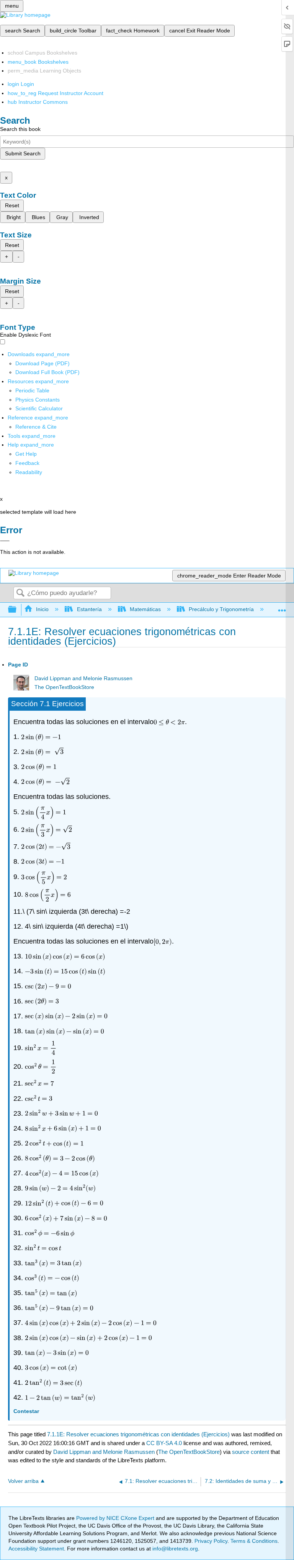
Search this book (20, 129)
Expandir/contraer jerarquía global (17, 610)
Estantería (89, 609)
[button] (27, 463)
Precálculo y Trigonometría (221, 609)
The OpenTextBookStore (64, 687)
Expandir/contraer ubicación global (282, 607)
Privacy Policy (210, 1541)
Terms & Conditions (254, 1541)
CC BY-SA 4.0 (164, 1443)
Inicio (42, 609)
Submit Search (23, 153)
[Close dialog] (5, 540)
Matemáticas (145, 609)
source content (250, 1452)
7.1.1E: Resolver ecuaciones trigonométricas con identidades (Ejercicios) (138, 1434)
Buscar (20, 593)
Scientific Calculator (39, 408)
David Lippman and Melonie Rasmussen (83, 678)
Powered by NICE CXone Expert (116, 1518)
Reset (12, 205)
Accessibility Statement (36, 1548)
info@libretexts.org (174, 1548)
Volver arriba (23, 1481)
